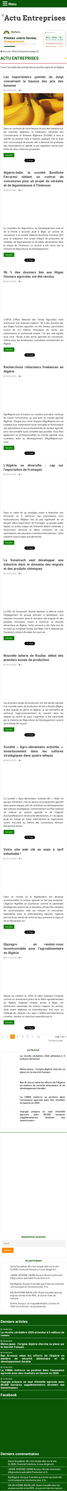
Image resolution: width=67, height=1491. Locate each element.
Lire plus (9, 155)
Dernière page (55, 1040)
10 (38, 1036)
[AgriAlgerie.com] (34, 15)
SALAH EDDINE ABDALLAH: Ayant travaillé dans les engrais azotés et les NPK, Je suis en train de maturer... (36, 1295)
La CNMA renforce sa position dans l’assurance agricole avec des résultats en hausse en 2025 (42, 1100)
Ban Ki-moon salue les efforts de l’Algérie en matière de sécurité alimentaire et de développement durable (42, 1085)
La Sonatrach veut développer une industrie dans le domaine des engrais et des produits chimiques (33, 564)
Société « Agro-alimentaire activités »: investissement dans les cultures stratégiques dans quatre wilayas (33, 751)
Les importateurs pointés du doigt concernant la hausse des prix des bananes (33, 81)
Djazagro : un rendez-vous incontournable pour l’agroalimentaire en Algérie (33, 948)
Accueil (6, 51)
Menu (12, 4)
